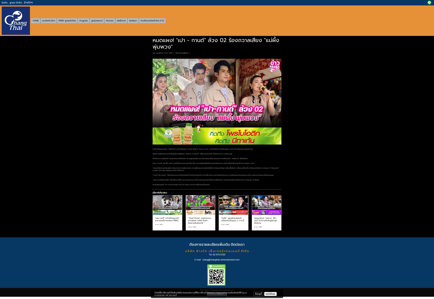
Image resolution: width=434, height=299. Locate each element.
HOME (36, 20)
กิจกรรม (109, 20)
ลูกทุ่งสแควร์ (97, 20)
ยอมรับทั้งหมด (270, 294)
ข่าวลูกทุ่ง (83, 20)
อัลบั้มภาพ (121, 20)
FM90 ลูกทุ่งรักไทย (67, 20)
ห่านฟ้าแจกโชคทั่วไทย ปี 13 (152, 20)
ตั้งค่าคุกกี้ (258, 294)
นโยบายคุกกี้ (173, 295)
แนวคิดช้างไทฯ (48, 20)
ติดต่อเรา (133, 20)
